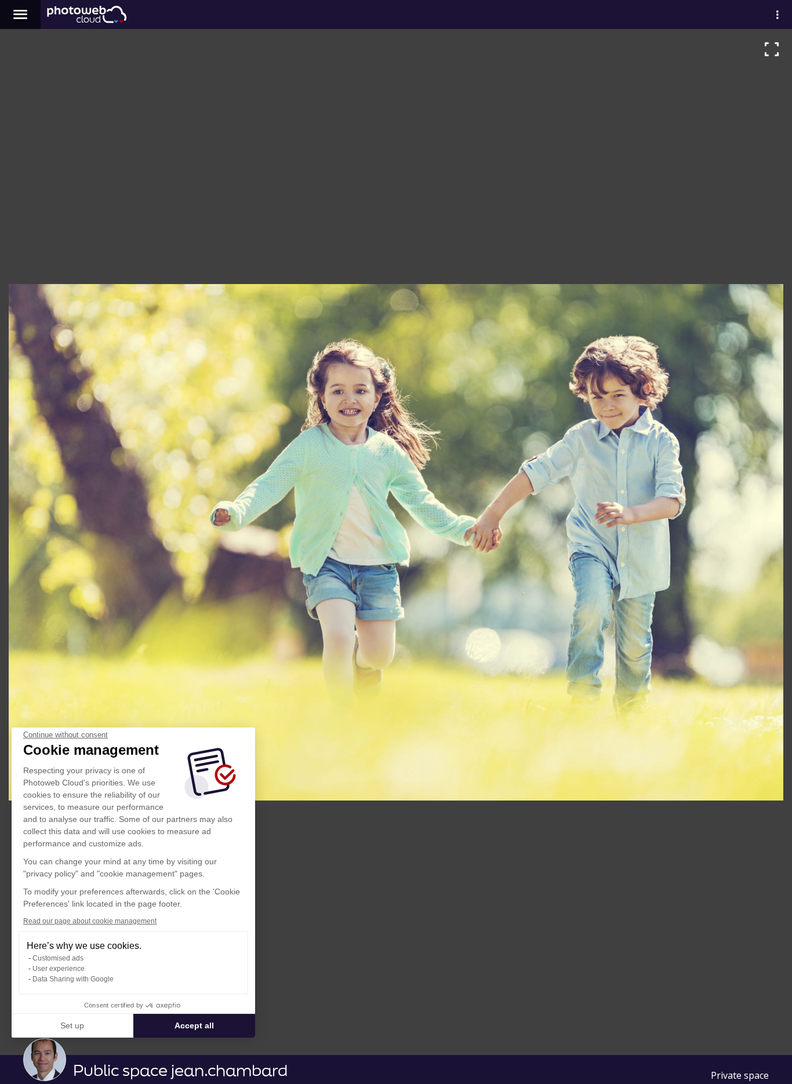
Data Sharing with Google (73, 979)
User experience (58, 969)
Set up (72, 1025)
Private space (740, 1075)
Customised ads (57, 958)
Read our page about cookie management (90, 921)
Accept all (194, 1025)
